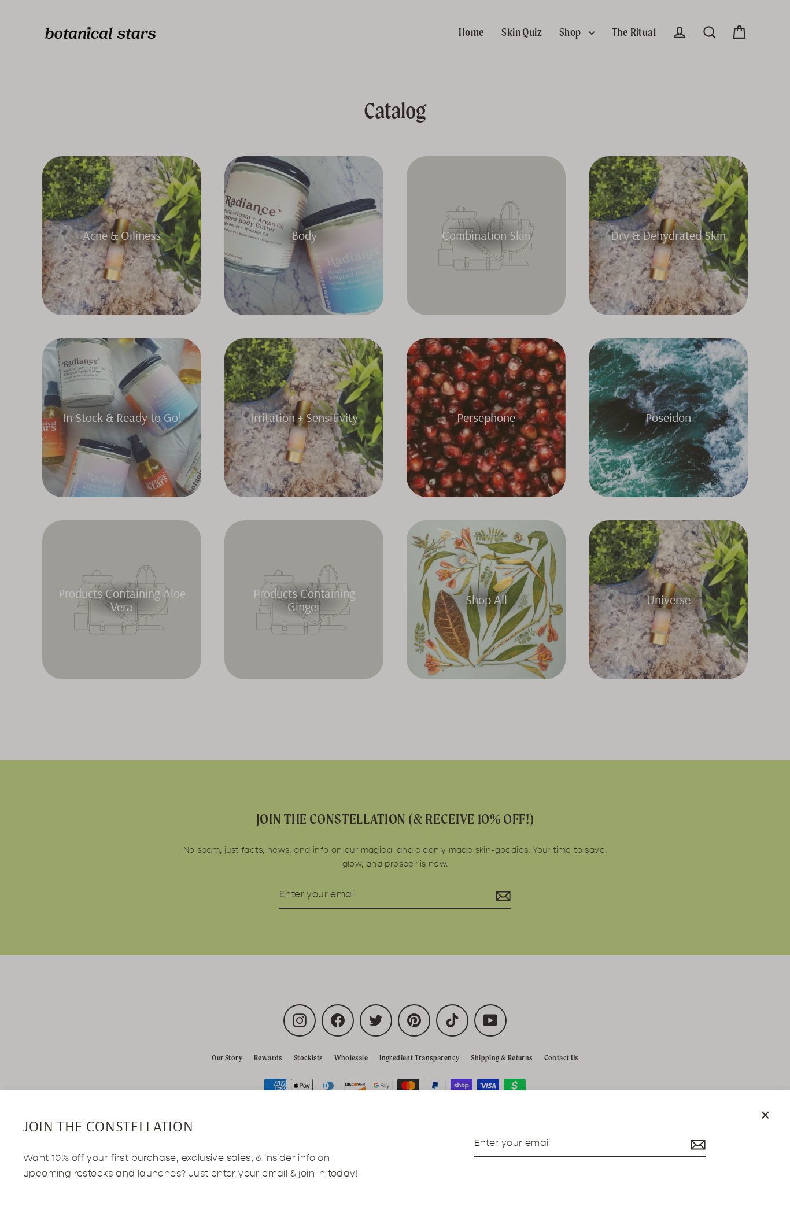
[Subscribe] (696, 1144)
